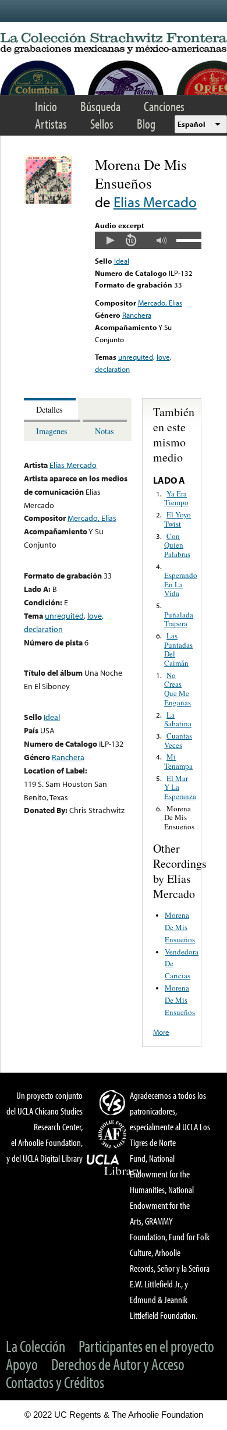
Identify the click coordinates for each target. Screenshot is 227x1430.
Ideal (121, 260)
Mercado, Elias (160, 302)
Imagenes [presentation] (52, 431)
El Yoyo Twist (177, 519)
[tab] (51, 409)
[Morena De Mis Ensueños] (48, 200)
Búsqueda (100, 106)
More (161, 1032)
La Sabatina (177, 719)
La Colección (35, 1346)
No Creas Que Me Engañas (177, 689)
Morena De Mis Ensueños (179, 817)
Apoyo (22, 1364)
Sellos (102, 123)
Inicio (46, 106)
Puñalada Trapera (178, 619)
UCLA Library (114, 1165)
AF (114, 1134)
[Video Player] (148, 240)
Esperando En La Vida (180, 584)
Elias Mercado (155, 202)
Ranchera (136, 315)
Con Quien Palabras (177, 545)
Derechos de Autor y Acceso (118, 1364)
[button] (110, 240)
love (163, 356)
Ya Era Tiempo (176, 498)
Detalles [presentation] (49, 409)
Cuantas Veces (178, 740)
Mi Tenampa (178, 761)
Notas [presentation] (104, 431)
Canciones (164, 106)
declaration (112, 369)
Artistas (51, 123)
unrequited (135, 356)
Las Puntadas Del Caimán (178, 649)
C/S (114, 1102)
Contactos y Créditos (55, 1382)
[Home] (113, 44)
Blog (146, 123)
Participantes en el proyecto (146, 1346)
